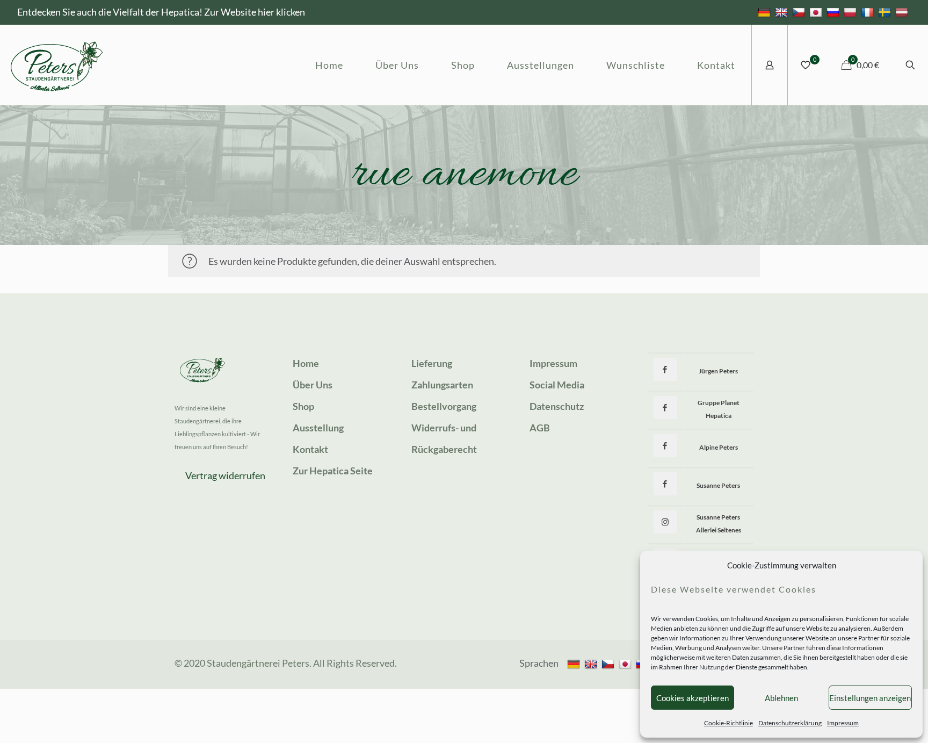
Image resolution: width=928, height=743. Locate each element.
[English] (783, 11)
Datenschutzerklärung (790, 723)
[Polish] (851, 11)
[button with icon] (665, 369)
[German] (765, 11)
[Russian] (834, 11)
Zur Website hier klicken (254, 12)
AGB (540, 428)
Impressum (843, 723)
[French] (868, 11)
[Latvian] (903, 11)
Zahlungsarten (442, 385)
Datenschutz (557, 406)
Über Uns (312, 385)
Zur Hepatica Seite (333, 471)
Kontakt (310, 449)
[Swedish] (886, 11)
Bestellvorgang (443, 406)
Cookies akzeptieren (692, 698)
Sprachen (539, 663)
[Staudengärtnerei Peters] (57, 65)
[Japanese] (817, 11)
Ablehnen (781, 698)
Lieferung (431, 363)
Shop (303, 406)
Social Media (557, 385)
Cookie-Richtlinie (728, 723)
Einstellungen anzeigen (870, 698)
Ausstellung (318, 428)
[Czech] (800, 11)
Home (306, 363)
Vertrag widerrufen (225, 475)
